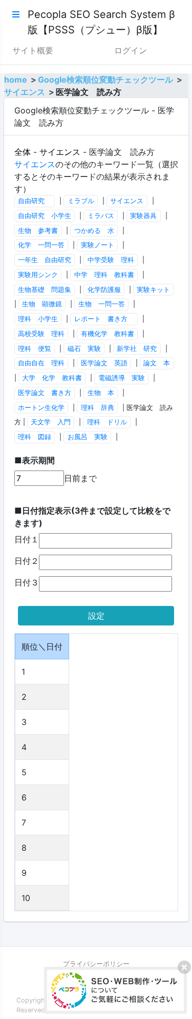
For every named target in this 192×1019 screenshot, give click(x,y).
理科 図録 (34, 437)
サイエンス (24, 92)
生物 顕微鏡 (42, 304)
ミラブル (81, 201)
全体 (22, 152)
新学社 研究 (137, 348)
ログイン (130, 50)
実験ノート (97, 245)
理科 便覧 (34, 348)
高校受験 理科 (41, 334)
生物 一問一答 (101, 304)
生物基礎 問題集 (44, 289)
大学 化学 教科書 (52, 378)
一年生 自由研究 (44, 260)
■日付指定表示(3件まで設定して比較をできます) (92, 516)
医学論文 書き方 (44, 393)
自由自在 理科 (41, 363)
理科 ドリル (107, 422)
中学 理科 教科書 (104, 275)
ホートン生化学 (41, 407)
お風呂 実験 (88, 437)
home (15, 79)
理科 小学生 (38, 319)
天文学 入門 (51, 422)
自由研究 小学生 (44, 216)
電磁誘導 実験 (121, 378)
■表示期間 (34, 460)
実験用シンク (38, 275)
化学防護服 (104, 289)
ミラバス (101, 216)
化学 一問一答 (41, 245)
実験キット (153, 289)
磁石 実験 (84, 348)
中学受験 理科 (111, 260)
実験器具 (143, 216)
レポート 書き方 (104, 319)
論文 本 (156, 363)
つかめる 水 (94, 230)
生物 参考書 (38, 230)
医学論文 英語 (104, 363)
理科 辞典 (97, 407)
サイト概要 (32, 50)
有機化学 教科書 (107, 334)
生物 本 (101, 393)
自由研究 (34, 201)
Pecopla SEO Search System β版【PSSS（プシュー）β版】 (101, 22)
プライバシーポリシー (96, 964)
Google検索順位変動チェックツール (105, 79)
